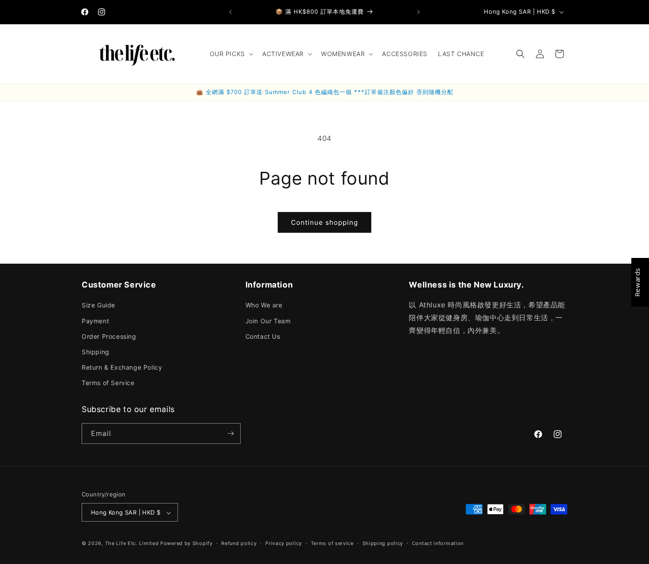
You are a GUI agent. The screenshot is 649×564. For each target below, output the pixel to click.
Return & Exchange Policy (122, 367)
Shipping (95, 352)
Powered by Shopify (186, 544)
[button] (230, 54)
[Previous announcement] (230, 12)
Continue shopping (324, 222)
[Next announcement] (418, 12)
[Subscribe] (230, 433)
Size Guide (98, 305)
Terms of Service (108, 383)
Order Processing (109, 336)
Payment (95, 321)
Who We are (264, 305)
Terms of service (332, 543)
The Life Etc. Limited (132, 544)
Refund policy (239, 543)
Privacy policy (283, 543)
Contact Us (262, 336)
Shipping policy (383, 543)
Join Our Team (268, 321)
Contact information (438, 543)
